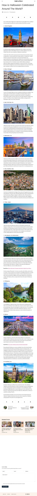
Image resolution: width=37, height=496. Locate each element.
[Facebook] (13, 17)
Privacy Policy (13, 494)
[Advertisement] (18, 442)
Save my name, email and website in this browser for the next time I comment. (14, 483)
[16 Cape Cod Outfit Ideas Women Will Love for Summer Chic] (30, 424)
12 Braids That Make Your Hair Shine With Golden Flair (6, 429)
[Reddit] (25, 17)
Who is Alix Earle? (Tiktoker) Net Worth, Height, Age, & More (19, 268)
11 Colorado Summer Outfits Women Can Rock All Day (18, 429)
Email (15, 471)
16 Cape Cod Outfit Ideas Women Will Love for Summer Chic (29, 429)
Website (26, 471)
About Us (4, 494)
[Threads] (30, 17)
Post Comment (5, 486)
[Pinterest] (7, 17)
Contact (8, 494)
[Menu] (34, 1)
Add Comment (5, 474)
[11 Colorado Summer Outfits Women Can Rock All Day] (18, 424)
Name (4, 471)
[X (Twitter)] (19, 17)
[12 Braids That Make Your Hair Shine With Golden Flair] (7, 424)
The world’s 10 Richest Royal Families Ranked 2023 (17, 344)
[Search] (2, 1)
